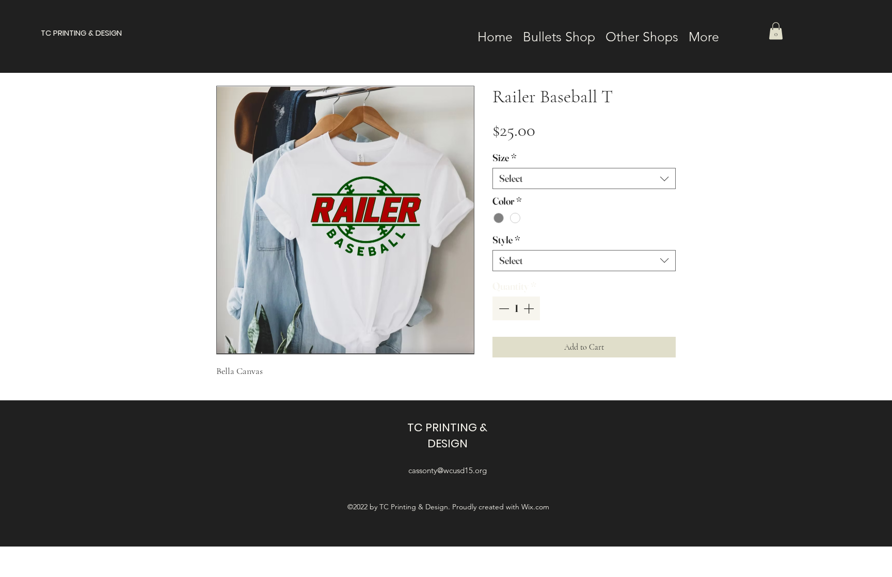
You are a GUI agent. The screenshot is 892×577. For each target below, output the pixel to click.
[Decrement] (503, 308)
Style (506, 240)
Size (504, 158)
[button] (776, 30)
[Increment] (529, 308)
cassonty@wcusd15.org (447, 470)
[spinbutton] (516, 308)
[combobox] (584, 178)
